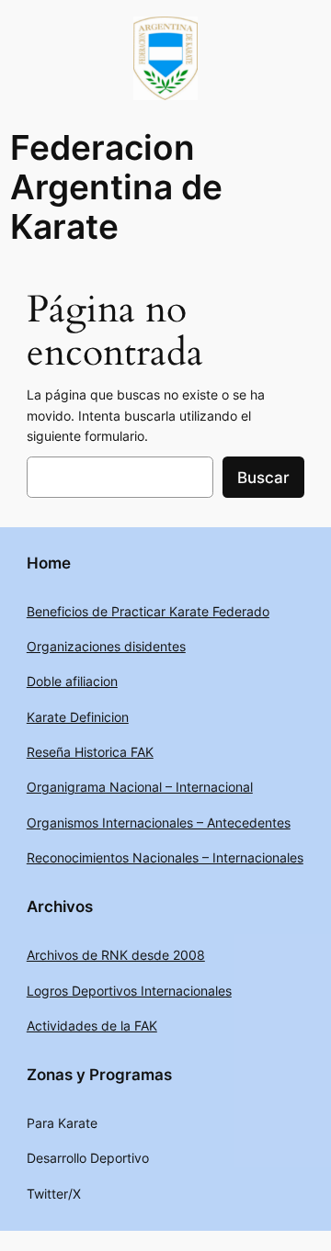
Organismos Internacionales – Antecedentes (159, 822)
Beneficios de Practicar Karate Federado (148, 611)
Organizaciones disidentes (106, 646)
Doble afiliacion (72, 681)
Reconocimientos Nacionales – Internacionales (165, 857)
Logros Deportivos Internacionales (129, 990)
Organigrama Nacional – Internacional (140, 787)
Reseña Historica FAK (90, 752)
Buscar (263, 477)
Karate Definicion (78, 717)
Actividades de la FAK (92, 1025)
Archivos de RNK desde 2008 (116, 955)
